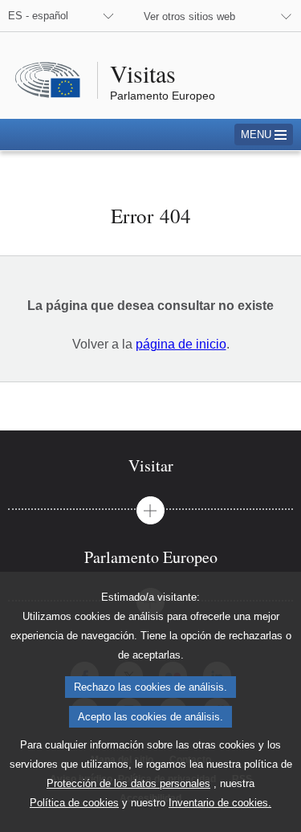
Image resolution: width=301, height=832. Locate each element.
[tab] (150, 465)
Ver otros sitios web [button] (189, 16)
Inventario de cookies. (220, 803)
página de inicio (181, 344)
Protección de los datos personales (128, 783)
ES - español (38, 16)
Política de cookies (74, 803)
